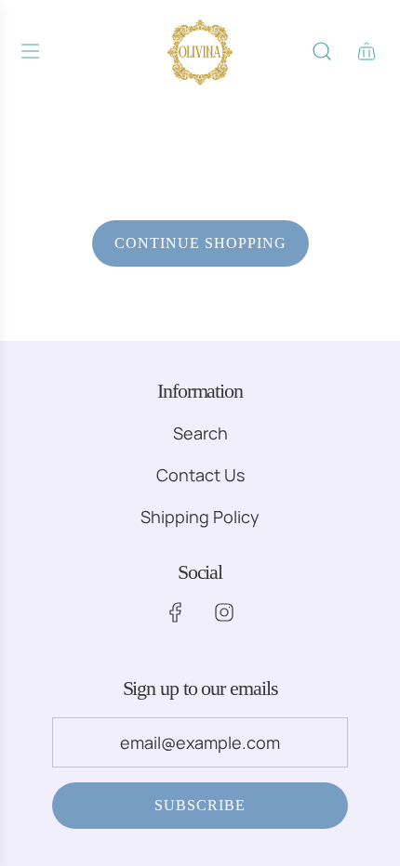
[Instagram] (224, 612)
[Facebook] (175, 612)
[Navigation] (29, 51)
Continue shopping (200, 243)
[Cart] (366, 51)
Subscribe (200, 805)
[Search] (322, 51)
